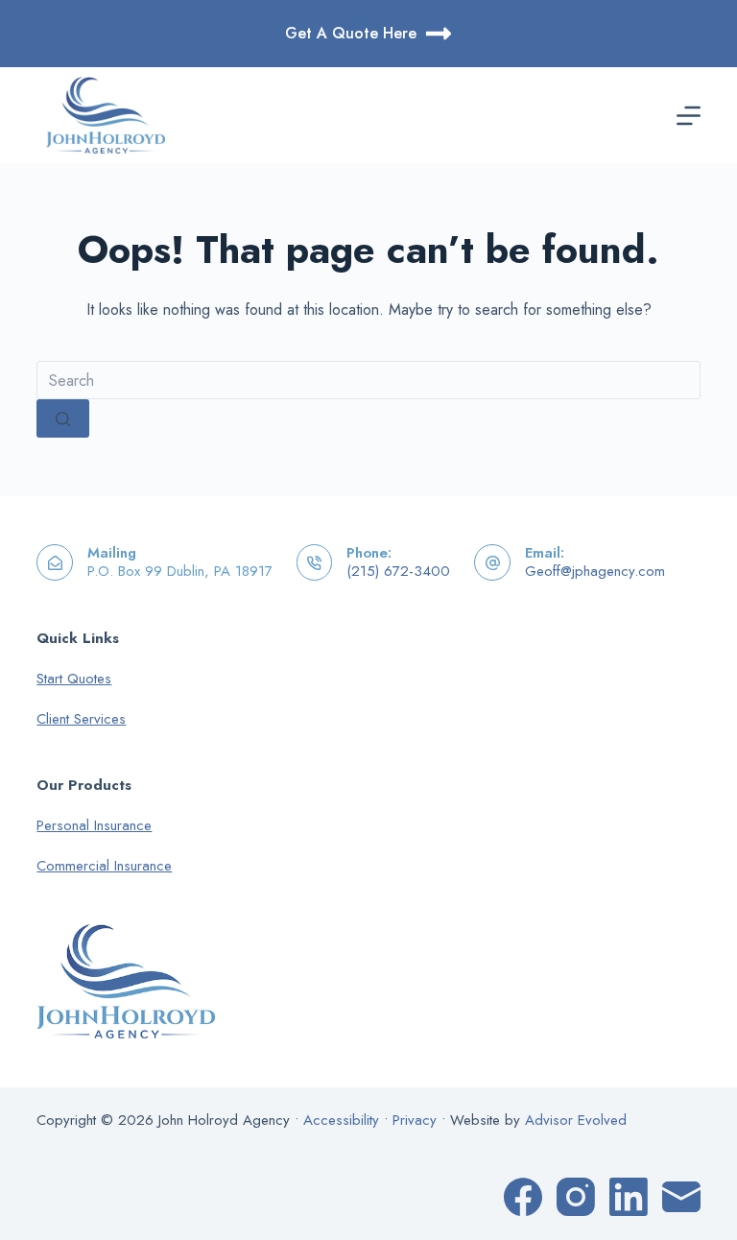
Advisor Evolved (576, 1120)
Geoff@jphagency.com (595, 571)
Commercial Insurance (104, 865)
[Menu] (689, 116)
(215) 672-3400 (398, 571)
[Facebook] (523, 1197)
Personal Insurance (94, 825)
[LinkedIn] (628, 1197)
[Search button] (62, 418)
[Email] (681, 1197)
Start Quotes (73, 678)
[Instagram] (576, 1197)
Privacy (414, 1120)
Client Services (81, 718)
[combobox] (368, 380)
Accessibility (341, 1120)
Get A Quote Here (350, 33)
